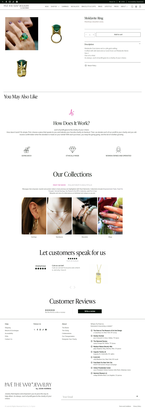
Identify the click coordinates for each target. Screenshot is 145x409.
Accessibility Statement (135, 2)
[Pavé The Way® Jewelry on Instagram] (10, 2)
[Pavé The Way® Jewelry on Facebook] (6, 2)
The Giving (65, 330)
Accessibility (9, 333)
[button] (71, 287)
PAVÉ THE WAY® (59, 185)
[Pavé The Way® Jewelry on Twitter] (3, 2)
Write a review (90, 311)
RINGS (100, 6)
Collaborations (66, 333)
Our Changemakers (68, 336)
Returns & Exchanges (12, 330)
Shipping (8, 327)
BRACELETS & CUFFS (89, 6)
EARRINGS (65, 6)
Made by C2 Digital (29, 406)
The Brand (65, 327)
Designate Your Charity (69, 339)
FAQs (6, 336)
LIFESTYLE (108, 6)
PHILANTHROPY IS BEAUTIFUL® (80, 185)
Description (89, 45)
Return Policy (92, 65)
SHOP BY (54, 6)
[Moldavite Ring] (21, 33)
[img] (72, 258)
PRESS (116, 6)
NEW (47, 6)
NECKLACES (75, 6)
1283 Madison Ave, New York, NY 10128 (105, 359)
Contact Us (8, 339)
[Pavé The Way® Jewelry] (16, 6)
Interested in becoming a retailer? (101, 326)
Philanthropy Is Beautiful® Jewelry (94, 22)
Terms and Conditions (125, 406)
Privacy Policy (137, 406)
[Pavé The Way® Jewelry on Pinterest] (17, 2)
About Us (112, 2)
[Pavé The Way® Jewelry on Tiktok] (13, 2)
